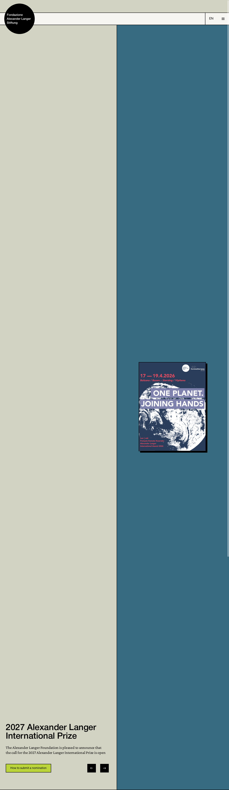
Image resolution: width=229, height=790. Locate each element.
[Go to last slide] (91, 768)
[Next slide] (104, 768)
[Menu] (223, 19)
